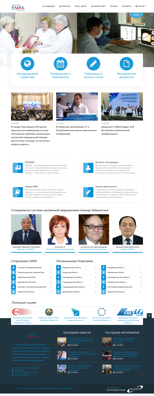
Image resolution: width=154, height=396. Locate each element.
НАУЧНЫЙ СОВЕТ (98, 6)
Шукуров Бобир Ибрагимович (128, 247)
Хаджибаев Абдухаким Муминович (26, 247)
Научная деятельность (106, 187)
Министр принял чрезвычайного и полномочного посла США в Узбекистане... (125, 341)
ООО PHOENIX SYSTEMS (116, 390)
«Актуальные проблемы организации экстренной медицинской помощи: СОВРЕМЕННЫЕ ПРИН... (126, 368)
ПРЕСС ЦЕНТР (80, 6)
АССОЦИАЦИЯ (48, 6)
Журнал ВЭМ (31, 187)
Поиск (136, 15)
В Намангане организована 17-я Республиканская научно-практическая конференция (76, 130)
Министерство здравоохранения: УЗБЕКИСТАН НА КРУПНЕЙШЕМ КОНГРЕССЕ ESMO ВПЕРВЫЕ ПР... (125, 354)
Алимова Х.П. (60, 247)
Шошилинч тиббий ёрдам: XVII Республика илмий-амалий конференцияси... (79, 368)
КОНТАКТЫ (126, 6)
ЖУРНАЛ (114, 6)
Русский (141, 6)
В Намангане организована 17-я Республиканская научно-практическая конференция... (82, 354)
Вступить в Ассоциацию (107, 162)
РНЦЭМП (29, 162)
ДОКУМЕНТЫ (64, 6)
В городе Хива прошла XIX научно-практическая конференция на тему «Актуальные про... (81, 341)
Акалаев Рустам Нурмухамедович (94, 247)
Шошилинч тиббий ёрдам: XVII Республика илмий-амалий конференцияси (117, 130)
